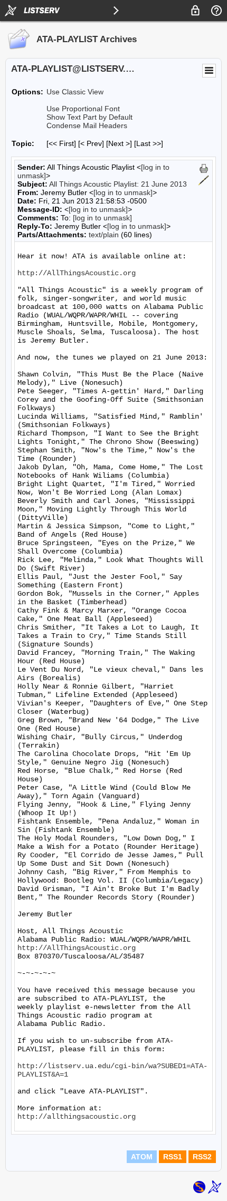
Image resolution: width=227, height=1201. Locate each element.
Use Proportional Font (83, 108)
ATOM (142, 1156)
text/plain (104, 234)
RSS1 (172, 1156)
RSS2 (202, 1156)
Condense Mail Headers (86, 125)
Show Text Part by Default (89, 117)
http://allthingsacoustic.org (76, 1116)
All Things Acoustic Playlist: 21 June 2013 (118, 184)
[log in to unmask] (123, 192)
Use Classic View (74, 92)
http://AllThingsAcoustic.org (76, 273)
